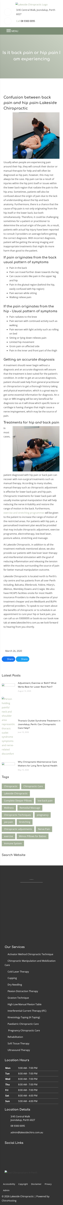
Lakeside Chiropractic (16, 793)
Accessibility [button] (9, 1184)
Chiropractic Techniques (17, 815)
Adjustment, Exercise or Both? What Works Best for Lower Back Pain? (37, 685)
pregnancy (42, 815)
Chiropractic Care (33, 786)
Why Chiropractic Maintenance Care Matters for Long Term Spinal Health (37, 764)
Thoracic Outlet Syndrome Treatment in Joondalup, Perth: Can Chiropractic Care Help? (39, 724)
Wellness (9, 807)
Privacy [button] (48, 1184)
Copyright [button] (23, 1184)
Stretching (24, 822)
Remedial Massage (30, 807)
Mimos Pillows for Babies (32, 836)
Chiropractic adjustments (18, 829)
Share (9, 659)
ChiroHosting (9, 1200)
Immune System (13, 843)
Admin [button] (6, 1190)
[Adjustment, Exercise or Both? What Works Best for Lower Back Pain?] (8, 686)
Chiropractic (11, 786)
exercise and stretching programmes (24, 512)
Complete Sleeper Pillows (18, 800)
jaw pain (8, 822)
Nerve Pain (44, 829)
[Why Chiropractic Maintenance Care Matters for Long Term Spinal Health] (8, 765)
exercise (8, 836)
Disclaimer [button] (36, 1184)
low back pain (45, 800)
